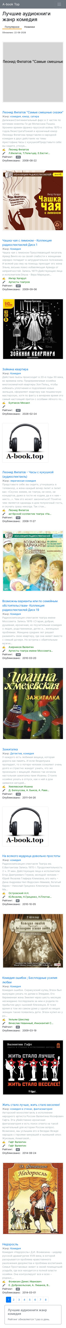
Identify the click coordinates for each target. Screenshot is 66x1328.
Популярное (12, 26)
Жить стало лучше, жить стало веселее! (31, 1105)
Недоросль (10, 1244)
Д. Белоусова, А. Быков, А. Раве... (29, 790)
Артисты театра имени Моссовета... (31, 650)
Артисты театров (19, 281)
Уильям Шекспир (19, 1019)
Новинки (29, 26)
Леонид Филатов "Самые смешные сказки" (32, 112)
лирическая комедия (23, 480)
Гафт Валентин (17, 1141)
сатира (35, 116)
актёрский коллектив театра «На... (30, 513)
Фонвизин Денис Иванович (25, 1281)
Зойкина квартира (15, 369)
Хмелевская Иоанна (21, 786)
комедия (15, 116)
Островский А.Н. (19, 893)
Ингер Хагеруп (17, 278)
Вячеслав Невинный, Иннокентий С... (31, 1023)
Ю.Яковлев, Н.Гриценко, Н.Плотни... (30, 896)
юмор (25, 116)
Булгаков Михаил (19, 402)
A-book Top (10, 4)
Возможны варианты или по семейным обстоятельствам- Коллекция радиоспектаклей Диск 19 (30, 605)
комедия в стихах (21, 1108)
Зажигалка (10, 749)
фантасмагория (43, 1108)
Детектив (16, 753)
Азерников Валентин (21, 647)
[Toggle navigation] (59, 4)
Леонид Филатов (19, 149)
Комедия (15, 248)
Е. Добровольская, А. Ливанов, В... (29, 1285)
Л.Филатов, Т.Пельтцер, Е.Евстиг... (29, 153)
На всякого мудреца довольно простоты (31, 856)
